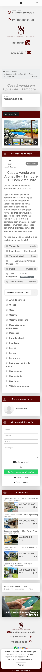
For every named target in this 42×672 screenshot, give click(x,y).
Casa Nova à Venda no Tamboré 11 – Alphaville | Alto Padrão (18, 565)
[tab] (11, 114)
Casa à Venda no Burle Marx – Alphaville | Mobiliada (21, 516)
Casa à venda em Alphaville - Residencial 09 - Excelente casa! (21, 499)
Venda (14, 71)
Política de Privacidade (22, 659)
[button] (6, 130)
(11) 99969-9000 (23, 20)
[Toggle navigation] (37, 3)
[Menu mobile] (21, 3)
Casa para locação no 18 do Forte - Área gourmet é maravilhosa (20, 532)
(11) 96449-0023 (23, 12)
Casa (31, 74)
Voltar (36, 76)
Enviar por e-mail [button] (22, 462)
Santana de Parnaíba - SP (16, 74)
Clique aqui (8, 589)
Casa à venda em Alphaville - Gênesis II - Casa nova (20, 548)
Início (7, 71)
